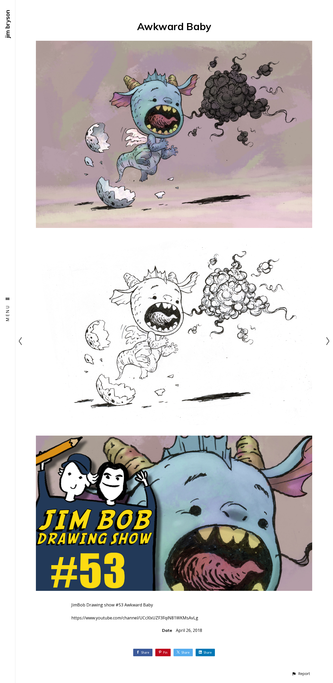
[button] (301, 673)
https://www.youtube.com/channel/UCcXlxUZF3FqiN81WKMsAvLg (134, 618)
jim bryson (7, 24)
